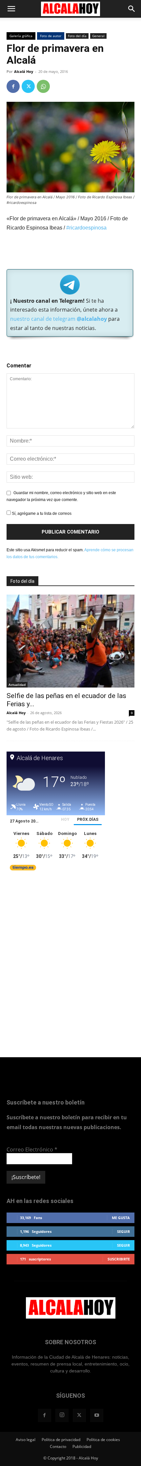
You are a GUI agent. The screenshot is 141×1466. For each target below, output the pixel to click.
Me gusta (121, 1217)
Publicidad (81, 1446)
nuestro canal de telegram (58, 318)
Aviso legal (25, 1439)
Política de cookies (103, 1439)
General (98, 35)
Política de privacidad (61, 1439)
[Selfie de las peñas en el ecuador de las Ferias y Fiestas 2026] (70, 641)
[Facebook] (13, 86)
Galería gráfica (21, 35)
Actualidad (17, 684)
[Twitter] (28, 86)
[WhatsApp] (43, 86)
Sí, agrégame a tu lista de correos (41, 513)
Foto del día (77, 35)
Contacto (58, 1446)
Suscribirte (119, 1259)
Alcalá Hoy (23, 71)
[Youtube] (96, 1415)
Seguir (123, 1231)
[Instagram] (62, 1415)
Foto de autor (50, 35)
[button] (11, 9)
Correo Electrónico (32, 1149)
